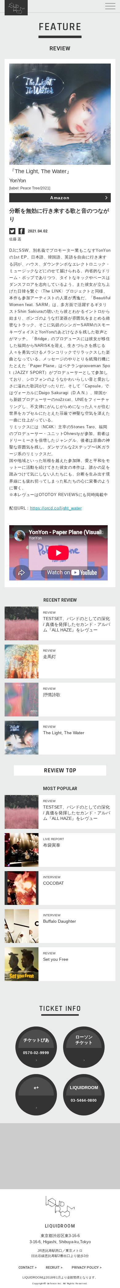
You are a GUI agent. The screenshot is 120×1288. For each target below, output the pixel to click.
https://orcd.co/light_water (56, 508)
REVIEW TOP (60, 770)
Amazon (60, 197)
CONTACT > (27, 1268)
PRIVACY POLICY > (87, 1268)
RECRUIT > (54, 1268)
